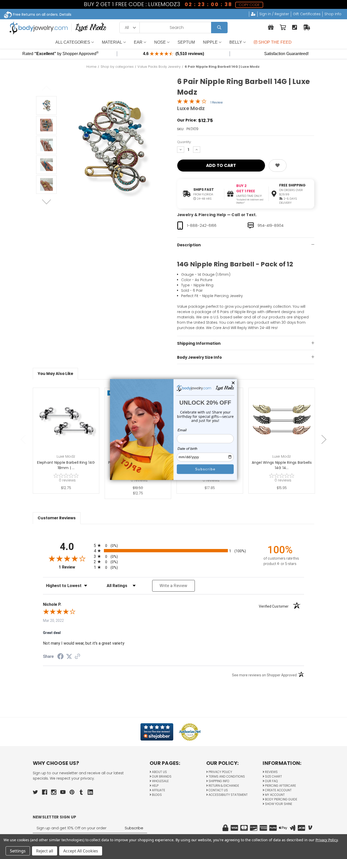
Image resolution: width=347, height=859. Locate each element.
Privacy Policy (220, 772)
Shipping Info (218, 781)
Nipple (210, 42)
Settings (18, 851)
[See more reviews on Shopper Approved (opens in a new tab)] (77, 657)
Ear (138, 42)
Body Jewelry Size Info (199, 357)
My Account (274, 795)
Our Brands (161, 776)
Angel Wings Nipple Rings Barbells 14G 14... (282, 465)
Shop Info (332, 13)
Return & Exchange (223, 785)
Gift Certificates (307, 13)
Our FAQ (271, 781)
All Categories (72, 42)
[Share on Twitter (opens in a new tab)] (69, 657)
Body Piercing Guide (280, 799)
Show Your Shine (278, 804)
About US (159, 772)
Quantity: (184, 142)
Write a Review (173, 585)
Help (155, 785)
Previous (46, 88)
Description (189, 245)
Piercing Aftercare (280, 785)
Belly (235, 42)
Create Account (278, 790)
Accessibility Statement (228, 795)
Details (65, 14)
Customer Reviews (57, 518)
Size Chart (273, 776)
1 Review (217, 102)
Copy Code (249, 4)
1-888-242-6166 (201, 225)
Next (46, 202)
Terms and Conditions (226, 776)
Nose (160, 42)
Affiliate (158, 790)
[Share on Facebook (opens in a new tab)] (60, 657)
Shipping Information (198, 343)
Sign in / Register (274, 13)
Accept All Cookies (80, 851)
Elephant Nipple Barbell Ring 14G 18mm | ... (66, 465)
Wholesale (160, 781)
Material (112, 42)
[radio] (173, 545)
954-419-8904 (270, 225)
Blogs (156, 795)
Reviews (271, 772)
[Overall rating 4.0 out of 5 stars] (192, 102)
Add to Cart (69, 428)
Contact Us (218, 790)
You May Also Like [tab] (55, 373)
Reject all (44, 851)
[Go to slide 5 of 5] (23, 439)
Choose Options (285, 428)
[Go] (219, 27)
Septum (186, 42)
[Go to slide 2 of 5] (324, 439)
